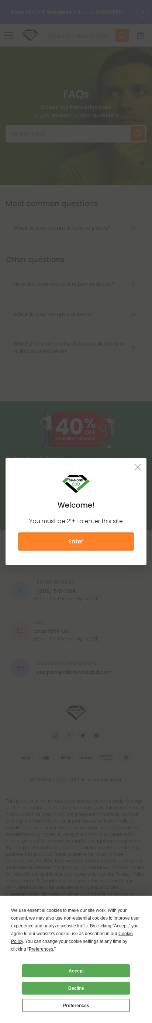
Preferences (76, 1005)
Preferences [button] (41, 949)
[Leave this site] (138, 466)
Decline (76, 988)
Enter (76, 541)
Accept (76, 971)
